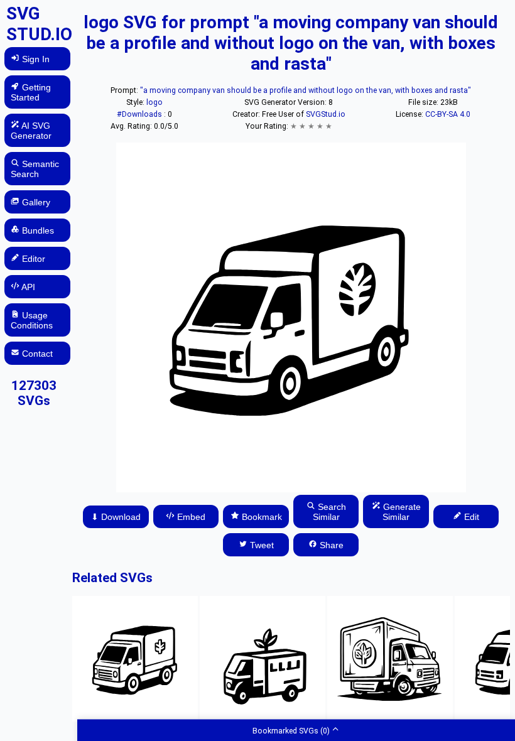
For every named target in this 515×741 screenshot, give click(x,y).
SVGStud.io (325, 114)
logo (154, 102)
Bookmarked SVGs (291, 730)
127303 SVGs (34, 393)
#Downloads (140, 114)
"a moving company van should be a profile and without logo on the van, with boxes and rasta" (305, 90)
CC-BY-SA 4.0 (447, 114)
